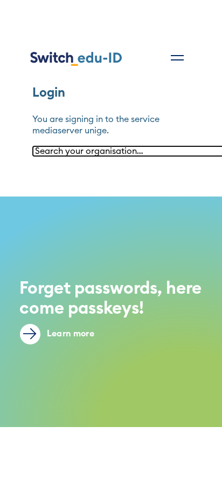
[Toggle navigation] (177, 58)
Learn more (69, 333)
